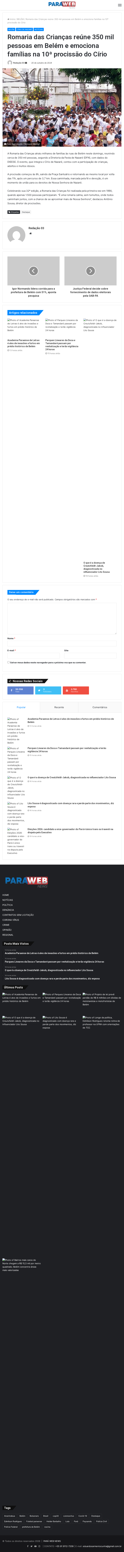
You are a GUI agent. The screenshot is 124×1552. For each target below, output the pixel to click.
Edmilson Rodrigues (13, 1521)
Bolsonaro (34, 1516)
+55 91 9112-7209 (64, 1546)
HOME (5, 895)
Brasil (45, 1516)
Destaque (26, 212)
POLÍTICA (7, 905)
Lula (67, 1521)
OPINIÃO (6, 930)
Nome (11, 638)
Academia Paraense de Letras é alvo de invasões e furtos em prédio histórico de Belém (23, 343)
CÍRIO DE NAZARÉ (24, 29)
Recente (59, 707)
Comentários (100, 707)
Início (12, 19)
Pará (76, 1521)
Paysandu (87, 1521)
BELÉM (20, 19)
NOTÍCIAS (39, 29)
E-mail (11, 650)
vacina (47, 1527)
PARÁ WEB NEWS (52, 1541)
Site (66, 650)
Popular (21, 707)
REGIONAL (7, 935)
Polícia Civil (101, 1521)
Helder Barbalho (53, 1521)
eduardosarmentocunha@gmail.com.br (102, 1546)
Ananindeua (9, 1516)
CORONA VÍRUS (10, 920)
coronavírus (68, 1516)
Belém (22, 1516)
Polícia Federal (11, 1527)
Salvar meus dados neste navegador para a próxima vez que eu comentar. (48, 662)
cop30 (56, 1516)
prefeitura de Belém (31, 1527)
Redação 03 (19, 63)
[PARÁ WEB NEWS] (62, 5)
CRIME (5, 925)
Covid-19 (82, 1516)
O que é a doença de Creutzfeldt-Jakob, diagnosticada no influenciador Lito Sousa (72, 777)
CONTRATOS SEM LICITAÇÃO (18, 915)
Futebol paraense (34, 1521)
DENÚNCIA (8, 910)
